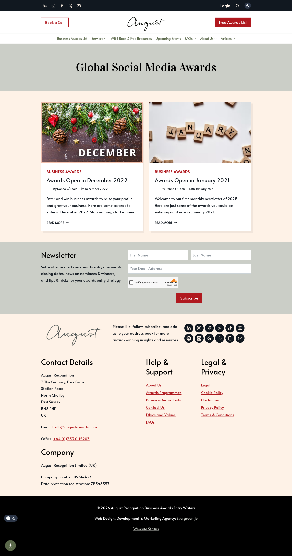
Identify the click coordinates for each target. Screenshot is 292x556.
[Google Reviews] (209, 338)
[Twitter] (219, 328)
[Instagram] (53, 5)
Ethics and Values (161, 414)
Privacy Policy (212, 407)
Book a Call (55, 22)
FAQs (150, 422)
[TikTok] (229, 328)
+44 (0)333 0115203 (71, 438)
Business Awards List (72, 38)
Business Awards (64, 171)
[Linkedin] (44, 5)
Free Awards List (233, 22)
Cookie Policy (212, 392)
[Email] (240, 338)
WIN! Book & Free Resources (131, 38)
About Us (154, 384)
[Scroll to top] (281, 535)
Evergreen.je (187, 518)
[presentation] (92, 132)
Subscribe (189, 298)
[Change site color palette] (248, 6)
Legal (205, 384)
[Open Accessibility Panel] (10, 545)
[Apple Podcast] (199, 338)
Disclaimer (210, 399)
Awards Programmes (163, 392)
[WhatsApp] (219, 338)
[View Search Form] (237, 6)
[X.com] (70, 5)
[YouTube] (79, 5)
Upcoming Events (168, 38)
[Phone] (229, 338)
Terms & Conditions (217, 414)
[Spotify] (188, 338)
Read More (57, 223)
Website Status (146, 528)
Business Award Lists (163, 399)
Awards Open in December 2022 (87, 180)
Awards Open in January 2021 (192, 180)
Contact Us (155, 407)
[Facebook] (62, 5)
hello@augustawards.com (74, 426)
